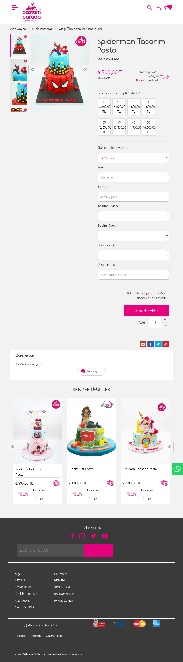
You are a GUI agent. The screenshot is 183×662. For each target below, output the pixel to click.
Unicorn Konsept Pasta (140, 469)
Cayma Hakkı (23, 587)
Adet (143, 322)
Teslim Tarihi (108, 206)
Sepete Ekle (146, 310)
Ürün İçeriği (107, 245)
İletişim (20, 580)
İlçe (100, 167)
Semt (102, 187)
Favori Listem (63, 600)
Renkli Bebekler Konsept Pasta (33, 472)
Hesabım (59, 580)
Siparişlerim (62, 587)
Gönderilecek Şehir (114, 147)
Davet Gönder (24, 607)
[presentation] (33, 69)
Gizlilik (21, 635)
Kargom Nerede (64, 594)
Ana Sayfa (18, 29)
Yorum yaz (94, 371)
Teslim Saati (108, 225)
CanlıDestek (177, 469)
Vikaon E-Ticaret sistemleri (42, 654)
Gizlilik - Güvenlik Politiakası (27, 597)
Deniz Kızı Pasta (81, 469)
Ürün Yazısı (107, 264)
